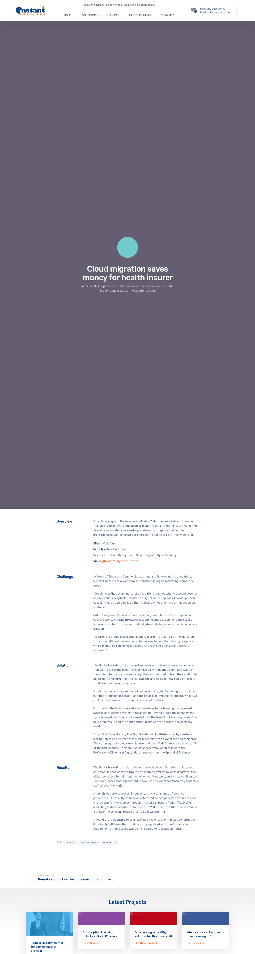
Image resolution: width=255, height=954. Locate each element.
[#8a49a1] (101, 918)
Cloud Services (91, 943)
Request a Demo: (93, 4)
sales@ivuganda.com (219, 12)
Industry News (140, 15)
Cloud (72, 842)
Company (167, 15)
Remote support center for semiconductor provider (47, 946)
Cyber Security (195, 943)
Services (113, 15)
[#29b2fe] (49, 924)
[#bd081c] (153, 918)
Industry (111, 842)
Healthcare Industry (147, 943)
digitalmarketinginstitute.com (118, 561)
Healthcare (91, 842)
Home (67, 15)
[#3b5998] (205, 918)
